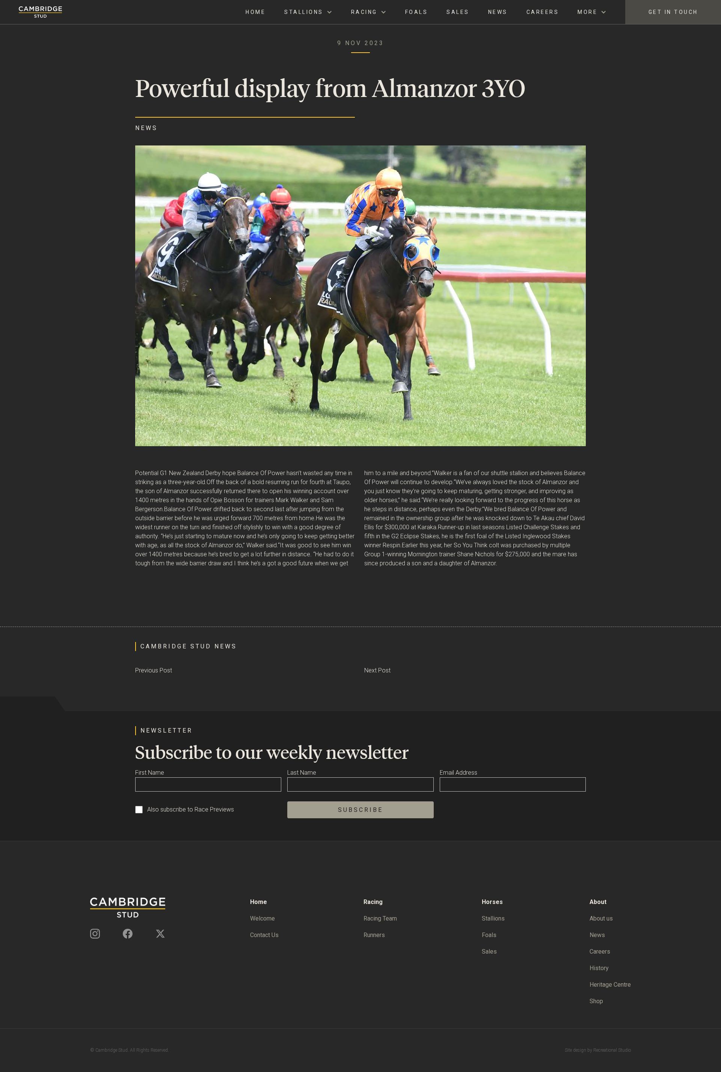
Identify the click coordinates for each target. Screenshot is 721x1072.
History (599, 968)
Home (255, 12)
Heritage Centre (610, 984)
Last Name (301, 772)
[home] (31, 12)
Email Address (458, 772)
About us (601, 918)
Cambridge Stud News (188, 646)
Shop (596, 1001)
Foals (416, 12)
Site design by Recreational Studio (598, 1050)
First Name (149, 772)
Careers (542, 12)
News (498, 12)
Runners (374, 935)
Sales (457, 12)
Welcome (262, 918)
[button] (308, 12)
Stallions (493, 918)
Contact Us (264, 935)
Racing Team (380, 918)
